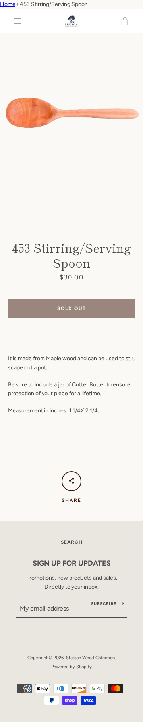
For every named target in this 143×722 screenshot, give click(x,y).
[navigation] (18, 21)
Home (7, 4)
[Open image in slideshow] (71, 128)
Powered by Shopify (71, 666)
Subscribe (103, 603)
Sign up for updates (72, 563)
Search (72, 542)
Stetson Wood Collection (90, 657)
